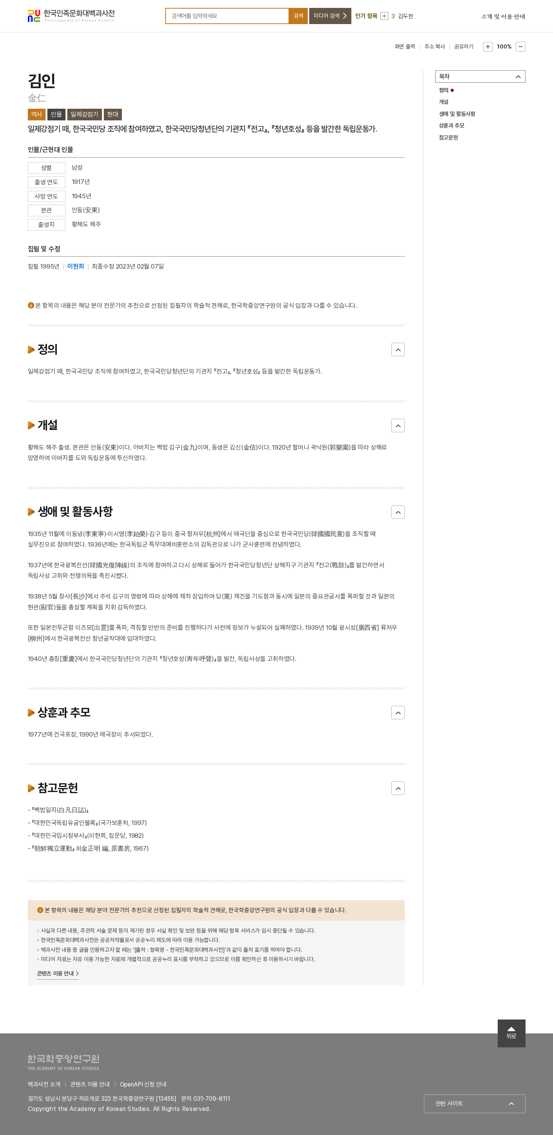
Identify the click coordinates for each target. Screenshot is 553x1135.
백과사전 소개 (44, 1084)
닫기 (398, 349)
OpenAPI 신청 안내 (143, 1084)
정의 (444, 90)
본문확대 (488, 47)
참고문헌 (448, 137)
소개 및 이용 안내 (503, 17)
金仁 (37, 97)
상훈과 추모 (452, 125)
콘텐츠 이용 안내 (55, 973)
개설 (444, 102)
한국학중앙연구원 (63, 1062)
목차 (444, 76)
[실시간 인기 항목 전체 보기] (384, 16)
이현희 (75, 266)
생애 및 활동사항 (457, 114)
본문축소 (521, 47)
